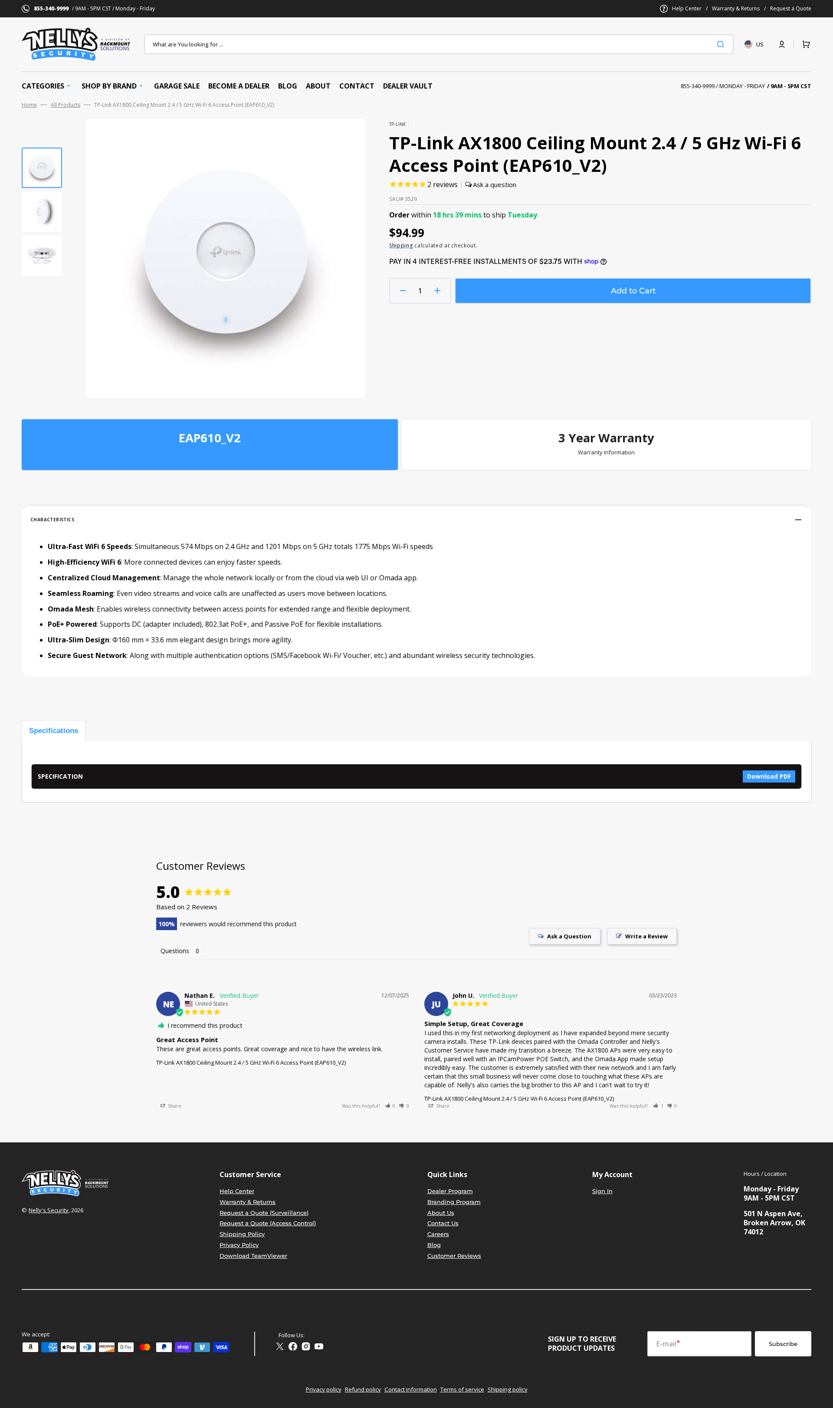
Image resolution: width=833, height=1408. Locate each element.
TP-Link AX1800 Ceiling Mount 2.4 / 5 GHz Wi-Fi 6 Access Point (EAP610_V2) (251, 1062)
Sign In (602, 1191)
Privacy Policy (239, 1244)
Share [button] (174, 1105)
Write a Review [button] (646, 936)
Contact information (410, 1389)
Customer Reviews (454, 1255)
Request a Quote (790, 8)
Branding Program (454, 1201)
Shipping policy (508, 1389)
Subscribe (783, 1343)
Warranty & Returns (736, 8)
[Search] (722, 44)
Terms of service (462, 1389)
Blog (434, 1244)
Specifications (53, 731)
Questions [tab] (175, 951)
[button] (781, 44)
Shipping (401, 245)
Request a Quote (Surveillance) (264, 1212)
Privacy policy (323, 1389)
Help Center (687, 8)
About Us (440, 1212)
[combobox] (439, 44)
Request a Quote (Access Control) (268, 1223)
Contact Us (443, 1223)
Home (29, 105)
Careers (438, 1233)
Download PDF (769, 776)
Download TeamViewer (253, 1255)
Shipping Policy (242, 1233)
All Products (65, 105)
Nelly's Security (49, 1210)
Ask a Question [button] (569, 936)
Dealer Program (450, 1191)
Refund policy (363, 1389)
